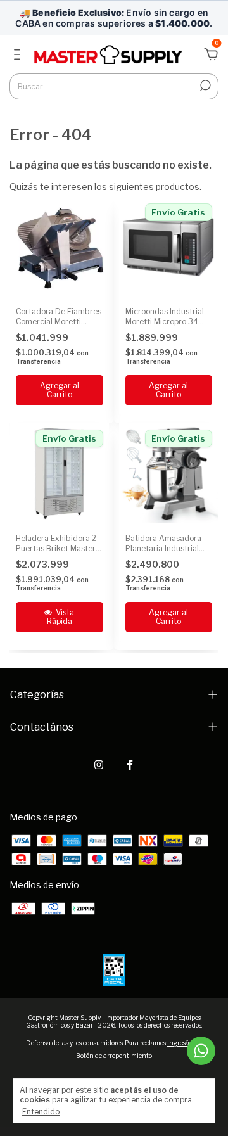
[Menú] (19, 56)
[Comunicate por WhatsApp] (201, 1051)
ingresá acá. (184, 1043)
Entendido (41, 1111)
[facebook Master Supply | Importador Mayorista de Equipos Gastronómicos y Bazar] (130, 765)
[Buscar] (204, 85)
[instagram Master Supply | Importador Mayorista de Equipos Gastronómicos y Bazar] (99, 765)
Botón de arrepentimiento (114, 1055)
